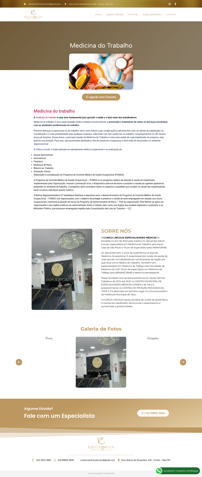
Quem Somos (114, 14)
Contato (171, 14)
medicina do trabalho (46, 117)
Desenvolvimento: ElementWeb (101, 474)
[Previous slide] (19, 362)
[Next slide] (183, 362)
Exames (133, 14)
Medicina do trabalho (54, 111)
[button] (101, 362)
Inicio (98, 14)
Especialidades (152, 14)
